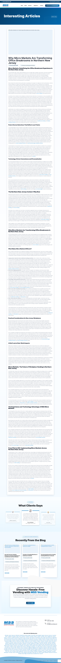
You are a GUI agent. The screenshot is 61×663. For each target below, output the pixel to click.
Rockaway (16, 649)
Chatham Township (29, 636)
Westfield (46, 652)
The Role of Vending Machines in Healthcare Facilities (30, 555)
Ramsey (22, 647)
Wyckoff (41, 653)
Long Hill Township (43, 642)
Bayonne (13, 635)
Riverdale (5, 649)
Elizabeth (6, 638)
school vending (16, 207)
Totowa (54, 650)
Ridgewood (41, 647)
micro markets (39, 93)
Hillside (26, 641)
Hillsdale (22, 641)
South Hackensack (23, 650)
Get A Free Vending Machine (52, 5)
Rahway (18, 647)
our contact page (38, 189)
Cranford (9, 637)
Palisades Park (19, 646)
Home (53, 16)
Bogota (43, 635)
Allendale (6, 635)
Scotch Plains (12, 650)
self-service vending (43, 174)
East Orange (43, 637)
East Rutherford (49, 637)
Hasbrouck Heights (8, 641)
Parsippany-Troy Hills (35, 646)
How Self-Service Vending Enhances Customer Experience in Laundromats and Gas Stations (12, 555)
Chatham (23, 636)
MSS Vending (23, 189)
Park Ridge (29, 646)
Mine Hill (41, 643)
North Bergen (26, 645)
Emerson (16, 638)
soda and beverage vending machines (35, 143)
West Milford (29, 652)
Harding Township (50, 639)
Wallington (40, 651)
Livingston (36, 642)
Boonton (46, 635)
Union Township (13, 651)
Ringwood (45, 647)
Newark (15, 645)
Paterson (45, 646)
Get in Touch (30, 602)
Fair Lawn (36, 638)
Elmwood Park (11, 638)
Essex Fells (32, 638)
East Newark (37, 637)
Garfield (13, 639)
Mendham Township (26, 643)
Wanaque (44, 651)
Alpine (10, 635)
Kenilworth (8, 642)
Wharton (55, 652)
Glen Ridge (22, 639)
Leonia (15, 642)
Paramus (24, 646)
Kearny (55, 641)
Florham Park (52, 638)
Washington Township (51, 651)
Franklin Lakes (8, 639)
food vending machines (25, 287)
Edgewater (54, 637)
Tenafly (46, 650)
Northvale (44, 645)
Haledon (40, 639)
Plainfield (54, 646)
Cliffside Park (49, 636)
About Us (44, 660)
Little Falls (27, 642)
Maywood (16, 643)
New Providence (10, 645)
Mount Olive (35, 644)
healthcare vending (41, 120)
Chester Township (40, 636)
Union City (7, 651)
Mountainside (47, 644)
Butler (6, 636)
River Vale (54, 647)
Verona (25, 651)
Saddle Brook (54, 649)
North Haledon (38, 645)
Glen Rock (26, 639)
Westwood (51, 652)
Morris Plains (12, 644)
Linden (23, 642)
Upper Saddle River (19, 651)
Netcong (52, 644)
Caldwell (9, 636)
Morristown (24, 644)
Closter (5, 637)
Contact (51, 660)
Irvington (38, 641)
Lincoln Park (19, 642)
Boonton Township (52, 635)
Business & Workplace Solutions (28, 65)
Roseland (32, 649)
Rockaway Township (22, 649)
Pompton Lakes (7, 647)
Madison (53, 642)
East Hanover (32, 637)
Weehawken (18, 652)
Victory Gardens (30, 651)
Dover (24, 637)
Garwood (17, 639)
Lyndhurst (49, 642)
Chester (35, 636)
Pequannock (49, 646)
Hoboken (34, 641)
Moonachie (7, 644)
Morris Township (18, 644)
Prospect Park (13, 647)
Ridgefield (30, 647)
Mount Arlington (30, 644)
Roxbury (44, 649)
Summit (39, 650)
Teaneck (42, 650)
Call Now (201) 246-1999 (6, 1)
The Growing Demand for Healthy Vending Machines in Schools (48, 555)
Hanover (44, 639)
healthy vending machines (13, 268)
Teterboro (50, 650)
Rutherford (49, 649)
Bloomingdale (38, 635)
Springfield (35, 650)
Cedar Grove (18, 636)
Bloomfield (33, 635)
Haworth (14, 641)
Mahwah (6, 643)
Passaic (41, 646)
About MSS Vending (45, 219)
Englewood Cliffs (26, 638)
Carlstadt (13, 636)
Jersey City (51, 641)
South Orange (30, 650)
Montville (53, 643)
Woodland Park (36, 653)
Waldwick (36, 651)
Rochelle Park (10, 649)
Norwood (48, 645)
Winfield (19, 653)
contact (34, 156)
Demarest (17, 637)
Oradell (11, 646)
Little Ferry (31, 642)
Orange (14, 646)
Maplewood (11, 643)
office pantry (23, 296)
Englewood (20, 638)
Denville (21, 637)
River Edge (50, 647)
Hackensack (36, 639)
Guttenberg (31, 639)
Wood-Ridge (24, 653)
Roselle (36, 649)
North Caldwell (32, 645)
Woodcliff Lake (30, 653)
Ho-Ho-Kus (30, 641)
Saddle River (7, 650)
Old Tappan (7, 646)
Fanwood (47, 638)
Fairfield (39, 638)
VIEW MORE (7, 573)
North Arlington (20, 645)
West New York (35, 652)
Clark (46, 636)
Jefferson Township (44, 641)
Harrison (55, 639)
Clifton (54, 636)
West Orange (41, 652)
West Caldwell (24, 652)
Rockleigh (28, 649)
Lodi (39, 642)
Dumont (27, 637)
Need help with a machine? (55, 1)
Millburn (37, 643)
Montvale (49, 643)
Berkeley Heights (27, 635)
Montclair (45, 643)
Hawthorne (18, 641)
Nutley (51, 645)
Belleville (17, 635)
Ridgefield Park (35, 647)
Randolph (26, 647)
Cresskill (13, 637)
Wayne (14, 652)
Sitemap (55, 660)
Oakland (54, 645)
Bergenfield (22, 635)
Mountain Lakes (41, 644)
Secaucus (17, 650)
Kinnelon (11, 642)
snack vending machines (21, 143)
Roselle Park (40, 649)
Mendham (20, 643)
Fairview (43, 638)
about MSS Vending (29, 445)
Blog (47, 660)
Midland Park (33, 643)
